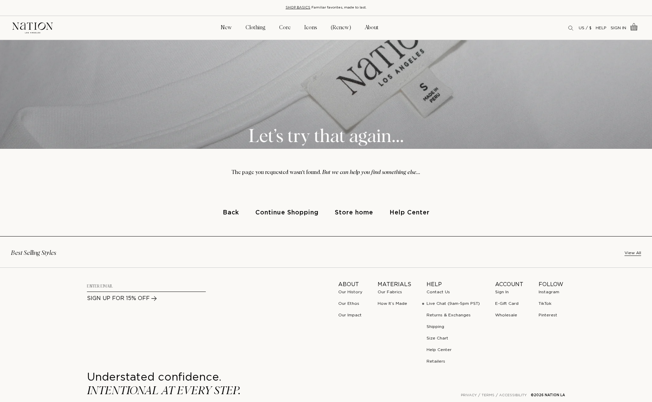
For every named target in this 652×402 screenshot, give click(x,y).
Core (285, 27)
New (226, 27)
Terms (488, 395)
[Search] (571, 28)
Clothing (256, 27)
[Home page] (32, 28)
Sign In (618, 28)
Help (601, 28)
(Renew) (341, 27)
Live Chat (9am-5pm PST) (453, 303)
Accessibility (513, 395)
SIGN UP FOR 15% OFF (118, 298)
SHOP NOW (363, 7)
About (372, 27)
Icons (310, 27)
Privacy (469, 395)
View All (632, 253)
